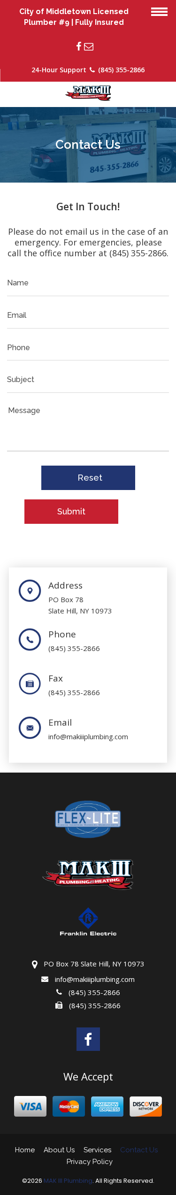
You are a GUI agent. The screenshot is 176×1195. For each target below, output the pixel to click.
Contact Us (139, 1150)
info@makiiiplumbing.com (88, 736)
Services (97, 1150)
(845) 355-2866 (74, 648)
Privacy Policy (90, 1161)
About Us (59, 1150)
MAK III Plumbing (68, 1181)
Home (25, 1150)
